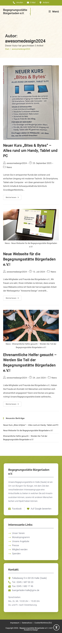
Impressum (14, 622)
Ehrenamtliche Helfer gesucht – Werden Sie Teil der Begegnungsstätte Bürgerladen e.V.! (30, 362)
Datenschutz (27, 622)
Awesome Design (31, 629)
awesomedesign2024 (21, 49)
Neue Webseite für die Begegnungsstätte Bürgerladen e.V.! (29, 259)
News (9, 167)
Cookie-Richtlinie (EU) (43, 622)
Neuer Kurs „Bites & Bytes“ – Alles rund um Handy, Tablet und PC (30, 151)
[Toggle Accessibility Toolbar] (56, 627)
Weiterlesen (13, 197)
